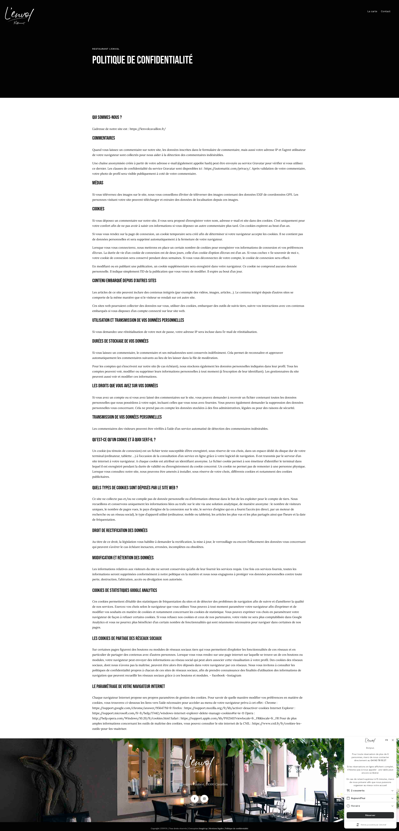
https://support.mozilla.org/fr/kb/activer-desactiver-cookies (226, 708)
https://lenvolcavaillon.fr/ (148, 129)
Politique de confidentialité (236, 828)
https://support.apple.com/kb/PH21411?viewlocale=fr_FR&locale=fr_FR (230, 718)
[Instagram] (204, 799)
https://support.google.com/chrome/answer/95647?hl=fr (132, 708)
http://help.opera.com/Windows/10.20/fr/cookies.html (131, 718)
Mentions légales (216, 828)
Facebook (218, 675)
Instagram (234, 675)
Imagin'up (203, 828)
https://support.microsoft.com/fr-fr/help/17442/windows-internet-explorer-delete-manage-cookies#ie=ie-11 (168, 713)
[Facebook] (195, 799)
